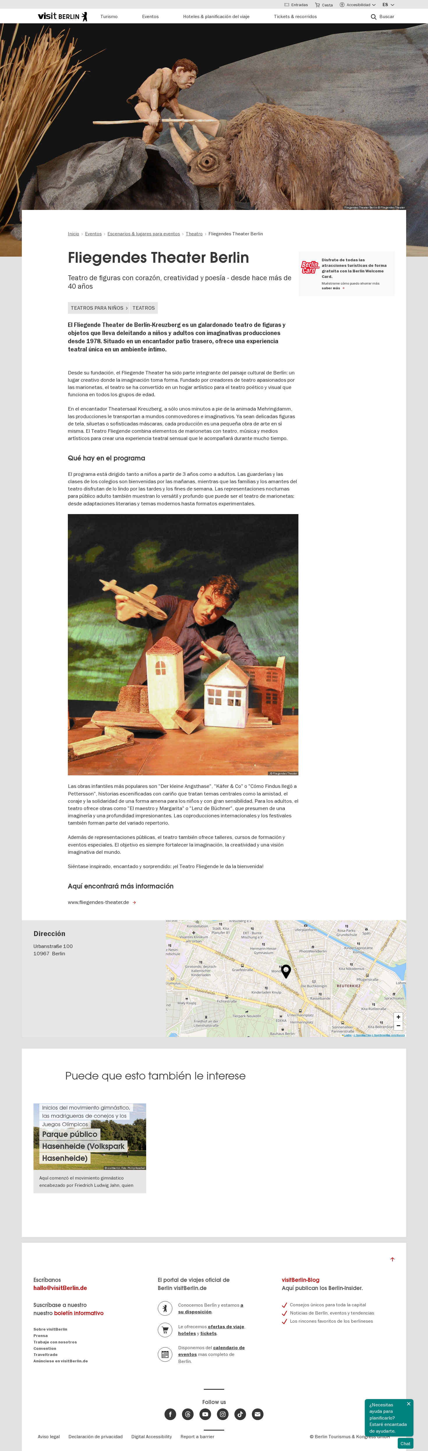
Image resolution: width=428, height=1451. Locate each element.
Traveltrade (45, 1354)
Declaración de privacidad (95, 1436)
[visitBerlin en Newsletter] (257, 1414)
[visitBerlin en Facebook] (170, 1414)
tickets (208, 1333)
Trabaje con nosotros (55, 1342)
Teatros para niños (97, 307)
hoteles (187, 1333)
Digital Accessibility (151, 1436)
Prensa (40, 1335)
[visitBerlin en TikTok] (240, 1414)
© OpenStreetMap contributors (388, 1035)
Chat (406, 1443)
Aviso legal (49, 1436)
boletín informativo (79, 1313)
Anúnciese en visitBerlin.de (60, 1361)
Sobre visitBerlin (50, 1329)
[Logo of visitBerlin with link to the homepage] (62, 15)
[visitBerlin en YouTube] (205, 1414)
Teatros (143, 307)
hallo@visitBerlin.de (60, 1288)
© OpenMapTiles (362, 1035)
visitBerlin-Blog (300, 1280)
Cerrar (408, 1403)
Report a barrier (197, 1436)
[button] (286, 972)
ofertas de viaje (226, 1327)
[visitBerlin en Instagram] (223, 1414)
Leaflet (348, 1035)
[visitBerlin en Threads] (188, 1414)
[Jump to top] (392, 1260)
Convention (44, 1348)
